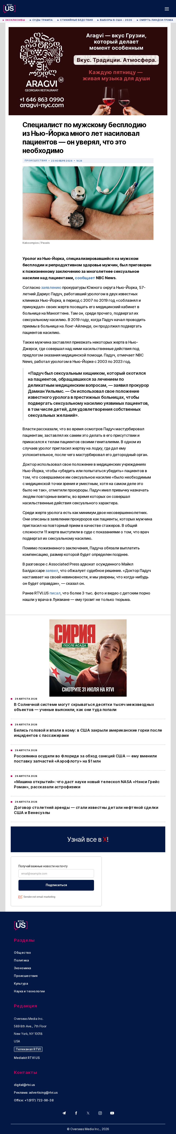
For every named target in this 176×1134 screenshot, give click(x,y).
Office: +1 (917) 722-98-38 (34, 1100)
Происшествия (36, 160)
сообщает (85, 278)
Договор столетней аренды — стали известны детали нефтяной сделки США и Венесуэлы (86, 810)
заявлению (51, 287)
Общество (22, 952)
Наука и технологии (29, 991)
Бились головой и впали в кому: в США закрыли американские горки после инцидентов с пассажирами (88, 733)
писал (55, 593)
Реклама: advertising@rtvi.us (36, 1092)
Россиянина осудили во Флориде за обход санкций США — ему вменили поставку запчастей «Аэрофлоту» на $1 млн (85, 758)
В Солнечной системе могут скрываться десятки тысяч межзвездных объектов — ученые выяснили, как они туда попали (84, 707)
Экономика (22, 968)
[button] (167, 9)
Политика (21, 960)
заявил (52, 570)
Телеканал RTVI (28, 1049)
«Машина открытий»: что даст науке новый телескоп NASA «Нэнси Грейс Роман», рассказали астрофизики (86, 784)
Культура (21, 983)
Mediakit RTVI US (27, 1058)
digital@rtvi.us (24, 1085)
